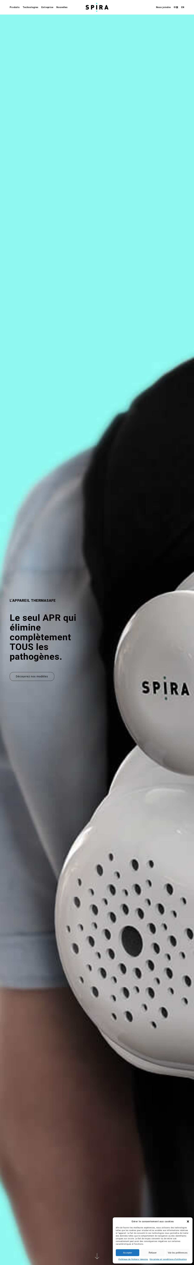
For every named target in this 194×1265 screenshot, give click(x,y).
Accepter (127, 1252)
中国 (176, 7)
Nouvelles (62, 7)
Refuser (153, 1252)
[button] (187, 1221)
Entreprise (47, 7)
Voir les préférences (177, 1252)
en (182, 7)
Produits (15, 7)
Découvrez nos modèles (32, 676)
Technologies (30, 7)
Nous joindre (163, 7)
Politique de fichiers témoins (133, 1259)
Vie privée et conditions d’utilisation (168, 1259)
